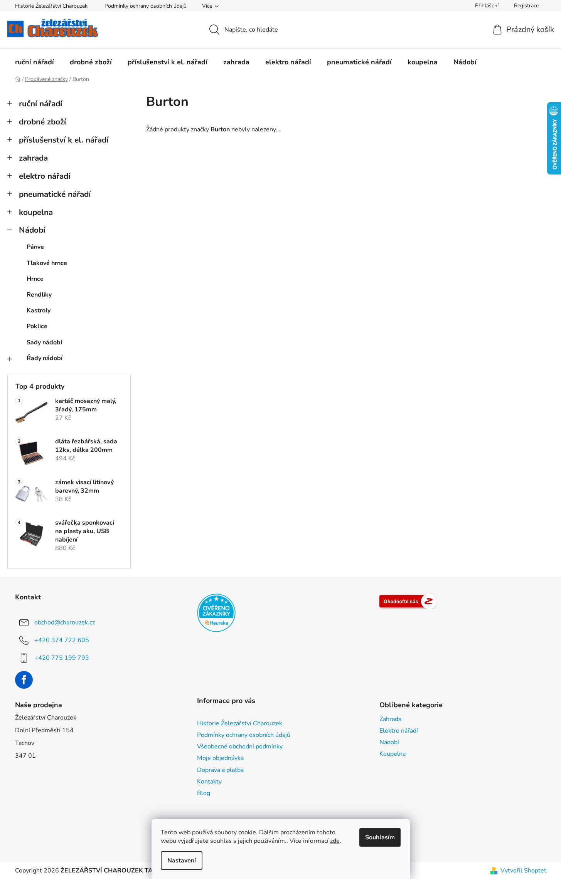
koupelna (36, 212)
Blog (203, 793)
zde (335, 841)
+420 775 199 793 (61, 658)
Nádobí (32, 230)
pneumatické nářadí (55, 194)
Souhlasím (380, 837)
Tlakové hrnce (47, 263)
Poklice (37, 326)
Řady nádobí (44, 358)
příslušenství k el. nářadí (63, 139)
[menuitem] (34, 62)
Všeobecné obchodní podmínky (240, 746)
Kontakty (209, 781)
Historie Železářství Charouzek (51, 6)
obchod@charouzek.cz (64, 622)
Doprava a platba (220, 770)
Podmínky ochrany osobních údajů (145, 6)
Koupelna (392, 754)
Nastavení (181, 860)
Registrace (526, 5)
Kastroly (39, 310)
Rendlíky (39, 294)
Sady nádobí (44, 342)
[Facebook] (24, 680)
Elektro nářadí (398, 730)
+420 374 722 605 (61, 640)
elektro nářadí (44, 176)
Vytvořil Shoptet (523, 870)
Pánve (35, 247)
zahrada (33, 158)
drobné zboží (42, 121)
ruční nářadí (40, 103)
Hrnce (35, 279)
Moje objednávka (220, 758)
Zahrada (390, 719)
